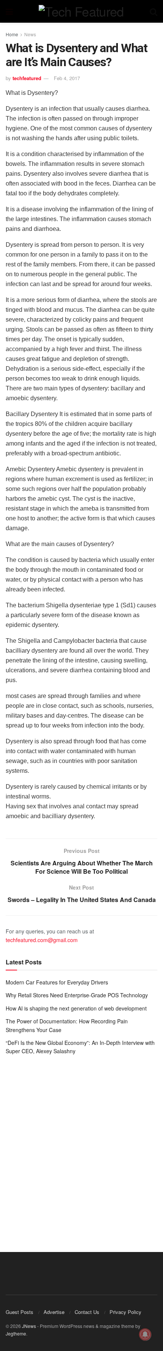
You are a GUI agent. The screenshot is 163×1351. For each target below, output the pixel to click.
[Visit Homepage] (81, 11)
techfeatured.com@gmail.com (42, 940)
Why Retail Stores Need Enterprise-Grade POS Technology (77, 995)
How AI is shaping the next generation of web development (76, 1008)
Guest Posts (19, 1311)
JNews (29, 1326)
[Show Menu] (9, 11)
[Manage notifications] (145, 1334)
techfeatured (27, 78)
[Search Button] (153, 11)
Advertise (54, 1311)
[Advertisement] (81, 1148)
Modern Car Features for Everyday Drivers (57, 982)
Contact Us (87, 1311)
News (30, 34)
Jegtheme (16, 1333)
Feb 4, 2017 (67, 78)
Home (12, 34)
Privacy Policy (125, 1311)
